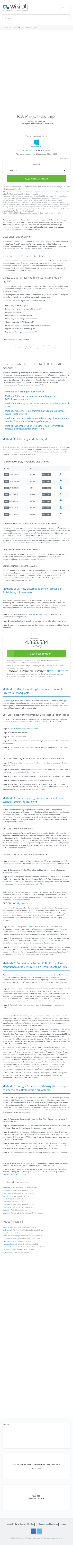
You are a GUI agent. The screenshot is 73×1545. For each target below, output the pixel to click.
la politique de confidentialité (28, 194)
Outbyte (26, 187)
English (46, 1169)
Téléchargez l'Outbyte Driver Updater (25, 728)
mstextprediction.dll (10, 1244)
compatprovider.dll (9, 1233)
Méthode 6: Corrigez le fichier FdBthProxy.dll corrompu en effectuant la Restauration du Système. (34, 427)
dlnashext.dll (7, 1252)
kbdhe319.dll (7, 1227)
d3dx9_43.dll (7, 1199)
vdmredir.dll (7, 1247)
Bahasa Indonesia (37, 1171)
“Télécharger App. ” (35, 614)
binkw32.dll (7, 1202)
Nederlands (51, 1171)
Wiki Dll (6, 1424)
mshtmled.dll (7, 1239)
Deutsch (54, 1169)
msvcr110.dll (7, 1207)
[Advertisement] (36, 73)
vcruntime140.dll (8, 1188)
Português (15, 1171)
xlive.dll (5, 1196)
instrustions (42, 187)
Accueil (10, 1524)
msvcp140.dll (7, 1191)
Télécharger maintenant (36, 179)
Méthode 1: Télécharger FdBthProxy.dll (24, 391)
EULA (65, 187)
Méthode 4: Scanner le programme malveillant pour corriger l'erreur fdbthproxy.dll (35, 412)
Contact (62, 1524)
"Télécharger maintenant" (20, 196)
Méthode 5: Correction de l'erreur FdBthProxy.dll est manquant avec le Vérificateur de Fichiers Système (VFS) (37, 420)
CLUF (6, 194)
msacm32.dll (7, 1241)
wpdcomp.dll (7, 1230)
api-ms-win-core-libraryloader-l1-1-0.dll (16, 1236)
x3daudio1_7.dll (8, 1210)
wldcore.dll (6, 1213)
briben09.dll (7, 1250)
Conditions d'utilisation (24, 1524)
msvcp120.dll (7, 1205)
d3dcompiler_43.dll (9, 1193)
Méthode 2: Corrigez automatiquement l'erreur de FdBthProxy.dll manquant (30, 398)
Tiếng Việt (15, 1174)
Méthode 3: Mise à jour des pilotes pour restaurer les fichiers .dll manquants (37, 405)
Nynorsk (61, 1171)
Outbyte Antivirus (23, 903)
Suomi (23, 1174)
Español (62, 1169)
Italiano (6, 1171)
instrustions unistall (50, 192)
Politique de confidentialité (12, 189)
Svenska (6, 1174)
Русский (24, 1171)
